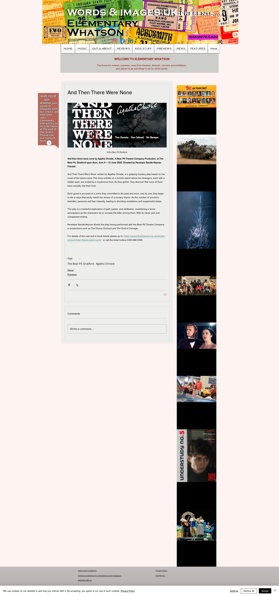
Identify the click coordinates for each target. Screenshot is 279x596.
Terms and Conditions (87, 570)
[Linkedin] (130, 41)
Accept (265, 590)
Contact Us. (160, 575)
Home (70, 270)
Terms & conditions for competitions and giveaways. (100, 575)
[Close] (275, 590)
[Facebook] (122, 41)
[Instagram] (115, 41)
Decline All (248, 590)
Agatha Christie (105, 263)
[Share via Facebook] (69, 284)
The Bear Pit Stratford (80, 263)
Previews (72, 274)
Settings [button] (234, 590)
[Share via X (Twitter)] (76, 284)
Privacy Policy (161, 570)
